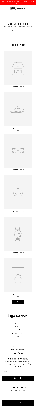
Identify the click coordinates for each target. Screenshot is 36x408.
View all (18, 301)
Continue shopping (18, 30)
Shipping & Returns (17, 330)
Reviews (17, 327)
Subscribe (18, 378)
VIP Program (17, 333)
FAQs (17, 323)
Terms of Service (17, 350)
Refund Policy (17, 353)
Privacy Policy (17, 347)
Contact (17, 336)
